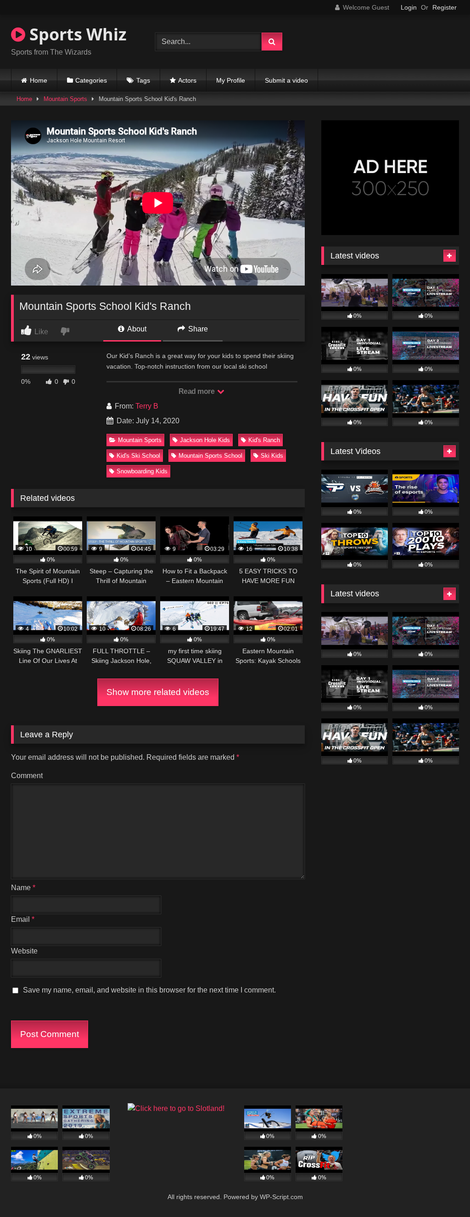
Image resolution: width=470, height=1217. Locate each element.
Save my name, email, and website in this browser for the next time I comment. (149, 990)
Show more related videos (157, 692)
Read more (197, 391)
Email (22, 919)
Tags (143, 80)
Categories (91, 80)
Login (409, 7)
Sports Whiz (76, 34)
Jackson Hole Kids (205, 440)
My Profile (230, 80)
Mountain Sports (65, 98)
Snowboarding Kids (142, 471)
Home (38, 80)
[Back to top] (441, 1190)
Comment (27, 776)
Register (444, 7)
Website (24, 951)
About (136, 329)
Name (23, 888)
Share (197, 329)
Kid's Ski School (138, 455)
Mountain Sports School (210, 455)
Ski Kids (272, 455)
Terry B (146, 406)
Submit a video (286, 80)
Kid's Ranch (264, 440)
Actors (187, 80)
